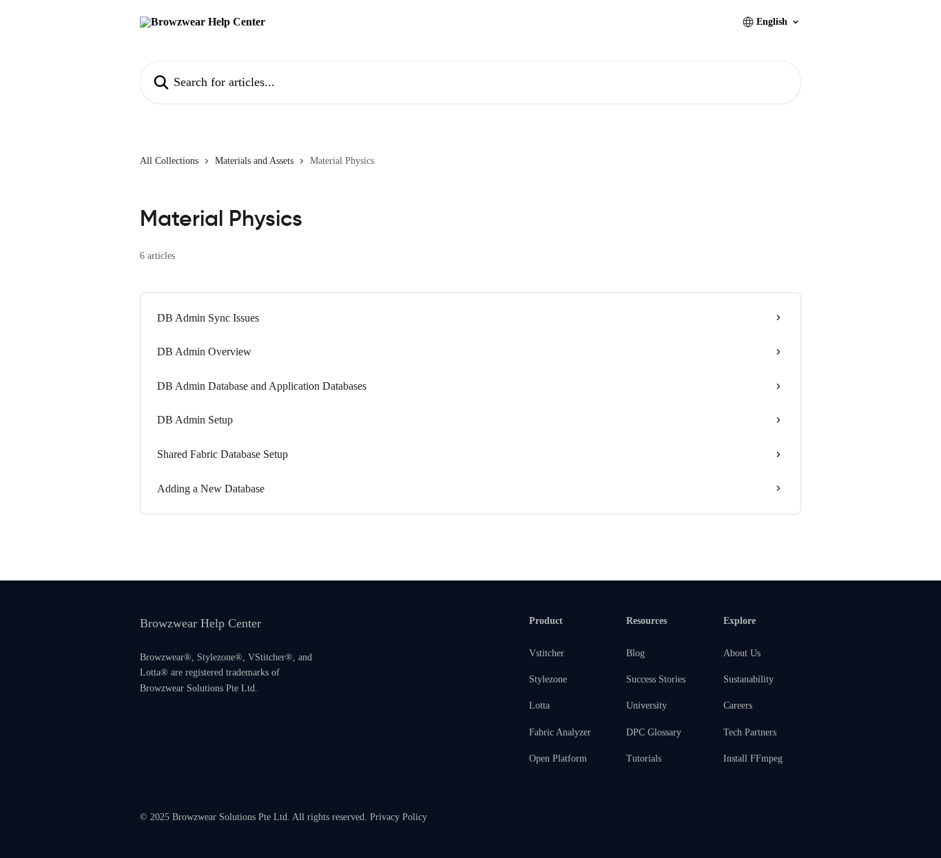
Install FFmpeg (753, 758)
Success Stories (655, 679)
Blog (635, 653)
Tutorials (643, 758)
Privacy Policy (398, 817)
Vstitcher (546, 653)
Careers (737, 705)
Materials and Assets (254, 161)
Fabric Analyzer (560, 732)
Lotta (539, 705)
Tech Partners (749, 732)
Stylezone (548, 679)
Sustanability (748, 679)
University (646, 705)
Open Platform (558, 758)
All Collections (169, 161)
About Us (742, 653)
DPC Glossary (653, 732)
